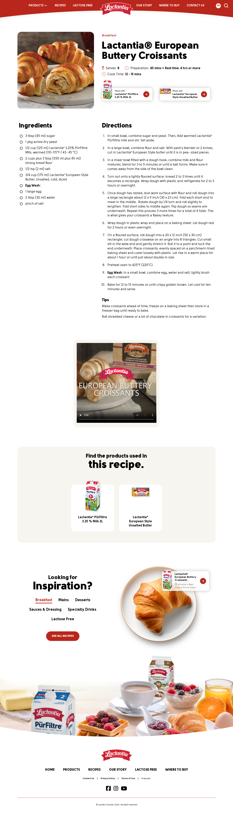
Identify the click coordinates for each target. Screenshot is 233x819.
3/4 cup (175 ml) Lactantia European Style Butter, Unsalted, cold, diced (56, 177)
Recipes (60, 5)
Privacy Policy (108, 779)
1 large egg (33, 191)
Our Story (144, 5)
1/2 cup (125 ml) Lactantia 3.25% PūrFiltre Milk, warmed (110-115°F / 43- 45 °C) (56, 150)
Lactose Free (83, 5)
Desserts (82, 600)
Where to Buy (169, 5)
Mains (63, 600)
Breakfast (109, 35)
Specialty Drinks (82, 610)
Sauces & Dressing (45, 610)
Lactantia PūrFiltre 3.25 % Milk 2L (126, 94)
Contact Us (195, 5)
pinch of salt (34, 203)
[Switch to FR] (146, 779)
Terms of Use (128, 779)
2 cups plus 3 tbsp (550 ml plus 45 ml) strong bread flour (53, 161)
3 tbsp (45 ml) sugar (40, 136)
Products (36, 5)
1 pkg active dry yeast (41, 142)
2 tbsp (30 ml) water (40, 197)
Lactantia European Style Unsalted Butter (185, 94)
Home (50, 769)
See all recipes (63, 636)
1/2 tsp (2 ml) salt (37, 169)
